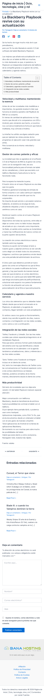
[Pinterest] (14, 36)
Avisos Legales (22, 678)
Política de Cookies (22, 675)
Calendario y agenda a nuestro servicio (19, 86)
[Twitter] (9, 36)
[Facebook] (3, 36)
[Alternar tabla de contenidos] (36, 78)
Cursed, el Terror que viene (21, 473)
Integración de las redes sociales (17, 89)
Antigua (24, 477)
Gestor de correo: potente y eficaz (17, 84)
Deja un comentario (20, 30)
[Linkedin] (19, 36)
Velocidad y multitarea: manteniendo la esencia (22, 81)
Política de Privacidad (22, 669)
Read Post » (11, 498)
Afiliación (22, 667)
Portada (5, 12)
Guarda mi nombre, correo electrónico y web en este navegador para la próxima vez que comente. (21, 620)
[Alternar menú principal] (39, 5)
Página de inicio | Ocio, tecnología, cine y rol (17, 5)
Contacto (22, 672)
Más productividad (12, 92)
